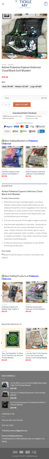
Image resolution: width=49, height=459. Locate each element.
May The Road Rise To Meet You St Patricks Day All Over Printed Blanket (12, 355)
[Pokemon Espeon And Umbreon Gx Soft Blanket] (36, 292)
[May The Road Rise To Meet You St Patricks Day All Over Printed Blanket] (12, 338)
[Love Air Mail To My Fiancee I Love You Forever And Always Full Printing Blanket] (36, 338)
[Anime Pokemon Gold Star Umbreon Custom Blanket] (36, 157)
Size (3, 82)
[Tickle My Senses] (24, 4)
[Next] (47, 164)
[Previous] (1, 164)
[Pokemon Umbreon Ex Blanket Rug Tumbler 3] (12, 292)
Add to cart (21, 104)
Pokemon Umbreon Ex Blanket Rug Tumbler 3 (10, 308)
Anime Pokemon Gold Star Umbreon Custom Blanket (35, 173)
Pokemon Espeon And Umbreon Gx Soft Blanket (35, 308)
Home (4, 65)
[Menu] (3, 4)
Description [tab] (7, 186)
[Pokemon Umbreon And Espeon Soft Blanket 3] (12, 157)
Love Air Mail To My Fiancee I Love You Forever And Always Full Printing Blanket (36, 355)
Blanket (11, 65)
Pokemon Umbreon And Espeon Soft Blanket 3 (10, 173)
